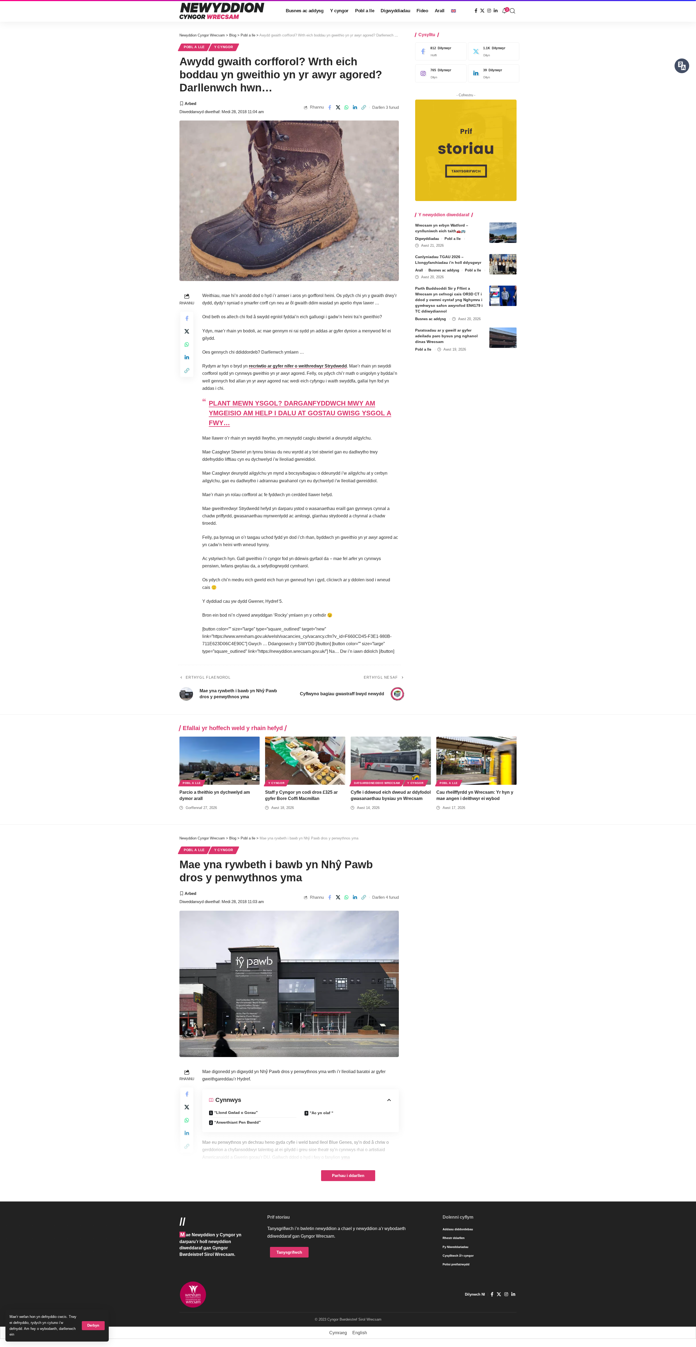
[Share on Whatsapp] (346, 107)
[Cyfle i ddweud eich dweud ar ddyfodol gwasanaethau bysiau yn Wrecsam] (391, 761)
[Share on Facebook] (329, 107)
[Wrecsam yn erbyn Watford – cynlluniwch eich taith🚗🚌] (503, 233)
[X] (482, 10)
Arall (419, 270)
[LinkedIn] (495, 10)
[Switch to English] (453, 11)
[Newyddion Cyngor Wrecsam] (221, 11)
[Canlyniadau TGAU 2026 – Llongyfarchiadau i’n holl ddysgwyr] (503, 264)
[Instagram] (489, 10)
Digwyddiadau (427, 239)
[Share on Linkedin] (355, 107)
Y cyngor (223, 47)
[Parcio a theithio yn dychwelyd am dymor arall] (219, 761)
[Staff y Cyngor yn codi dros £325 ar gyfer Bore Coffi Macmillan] (305, 761)
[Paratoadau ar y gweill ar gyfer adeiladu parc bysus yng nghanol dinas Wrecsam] (503, 338)
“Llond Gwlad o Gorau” (236, 1112)
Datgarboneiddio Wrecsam (377, 782)
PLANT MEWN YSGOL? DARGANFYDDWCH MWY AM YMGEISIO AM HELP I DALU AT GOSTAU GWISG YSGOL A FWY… (300, 413)
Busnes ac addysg (443, 270)
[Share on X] (338, 107)
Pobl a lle (194, 47)
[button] (93, 1325)
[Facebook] (476, 10)
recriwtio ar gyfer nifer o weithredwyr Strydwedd (298, 366)
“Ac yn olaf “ (321, 1113)
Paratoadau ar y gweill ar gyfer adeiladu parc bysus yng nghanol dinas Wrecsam (446, 336)
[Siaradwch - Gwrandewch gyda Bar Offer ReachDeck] (682, 65)
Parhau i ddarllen (348, 1175)
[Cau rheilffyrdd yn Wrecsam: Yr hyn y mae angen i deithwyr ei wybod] (476, 761)
